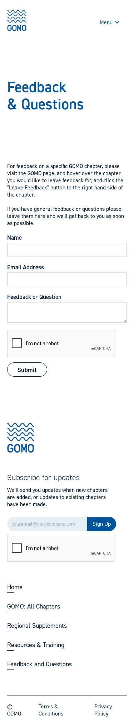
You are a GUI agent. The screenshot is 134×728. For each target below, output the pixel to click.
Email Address (25, 267)
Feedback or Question (34, 296)
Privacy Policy (103, 710)
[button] (110, 22)
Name (14, 237)
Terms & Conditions (51, 710)
